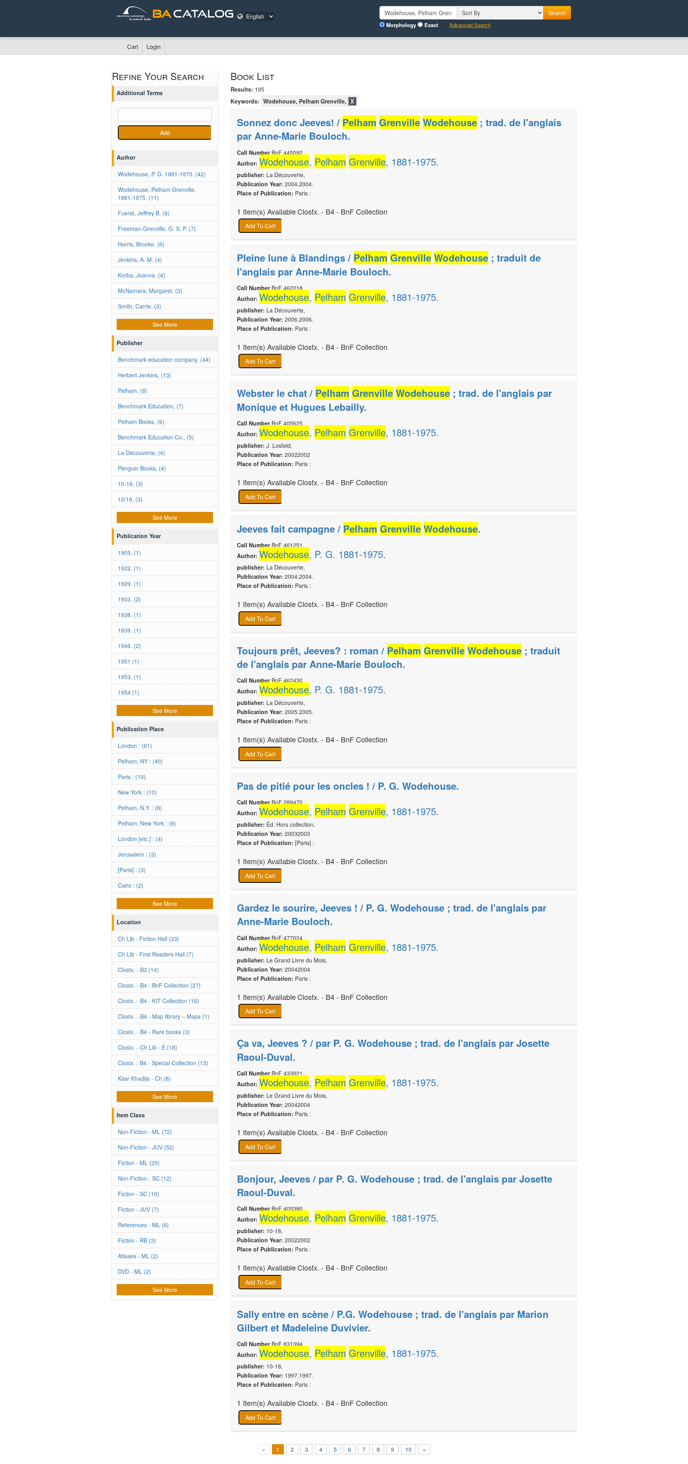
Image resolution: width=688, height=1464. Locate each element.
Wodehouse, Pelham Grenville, (304, 101)
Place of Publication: (265, 193)
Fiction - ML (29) (139, 1163)
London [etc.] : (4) (140, 839)
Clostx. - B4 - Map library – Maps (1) (163, 1016)
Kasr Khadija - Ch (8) (144, 1078)
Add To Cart (260, 226)
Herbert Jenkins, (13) (144, 375)
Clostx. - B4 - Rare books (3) (154, 1032)
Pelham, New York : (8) (147, 823)
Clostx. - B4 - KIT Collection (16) (158, 1001)
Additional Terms (140, 93)
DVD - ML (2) (134, 1271)
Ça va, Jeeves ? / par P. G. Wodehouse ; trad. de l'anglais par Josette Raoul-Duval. (393, 1049)
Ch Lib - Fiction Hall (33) (148, 939)
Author (126, 157)
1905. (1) (129, 552)
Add (165, 133)
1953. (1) (129, 677)
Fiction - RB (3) (137, 1240)
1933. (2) (129, 599)
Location (129, 922)
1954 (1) (128, 692)
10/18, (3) (130, 499)
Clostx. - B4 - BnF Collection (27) (159, 985)
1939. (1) (129, 630)
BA (162, 13)
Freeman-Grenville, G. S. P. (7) (157, 228)
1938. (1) (129, 615)
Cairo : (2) (130, 885)
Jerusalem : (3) (137, 854)
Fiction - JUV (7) (138, 1209)
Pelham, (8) (132, 390)
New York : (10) (137, 792)
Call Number (253, 152)
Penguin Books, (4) (142, 468)
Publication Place (140, 729)
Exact (431, 25)
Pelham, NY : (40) (140, 761)
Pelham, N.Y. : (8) (140, 808)
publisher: (251, 174)
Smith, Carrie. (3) (139, 306)
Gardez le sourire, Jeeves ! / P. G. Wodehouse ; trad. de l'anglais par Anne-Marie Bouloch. (391, 914)
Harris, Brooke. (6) (141, 244)
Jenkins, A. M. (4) (140, 260)
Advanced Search (470, 25)
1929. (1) (129, 584)
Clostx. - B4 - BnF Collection (342, 212)
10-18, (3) (130, 484)
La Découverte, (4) (141, 453)
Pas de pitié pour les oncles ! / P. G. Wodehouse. (348, 786)
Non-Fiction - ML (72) (145, 1132)
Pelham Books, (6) (141, 422)
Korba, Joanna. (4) (141, 275)
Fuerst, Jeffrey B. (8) (144, 213)
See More (164, 324)
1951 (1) (128, 661)
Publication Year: (260, 183)
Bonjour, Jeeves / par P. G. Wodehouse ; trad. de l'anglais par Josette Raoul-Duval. (394, 1185)
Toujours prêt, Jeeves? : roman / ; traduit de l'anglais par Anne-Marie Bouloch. (398, 657)
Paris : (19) (132, 777)
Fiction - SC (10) (138, 1194)
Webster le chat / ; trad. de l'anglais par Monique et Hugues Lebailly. (394, 399)
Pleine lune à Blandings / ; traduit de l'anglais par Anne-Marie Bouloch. (389, 264)
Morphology (401, 25)
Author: (247, 163)
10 (408, 1449)
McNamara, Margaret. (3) (150, 291)
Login (153, 46)
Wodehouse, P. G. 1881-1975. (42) (162, 174)
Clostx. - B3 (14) (138, 970)
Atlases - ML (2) (138, 1256)
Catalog (203, 13)
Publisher (130, 343)
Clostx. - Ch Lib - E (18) (147, 1047)
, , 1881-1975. (349, 161)
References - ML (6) (143, 1225)
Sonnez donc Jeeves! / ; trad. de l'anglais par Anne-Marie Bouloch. (399, 128)
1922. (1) (129, 568)
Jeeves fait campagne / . (359, 528)
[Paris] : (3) (132, 870)
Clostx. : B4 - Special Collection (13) (163, 1063)
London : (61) (135, 746)
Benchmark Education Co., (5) (156, 437)
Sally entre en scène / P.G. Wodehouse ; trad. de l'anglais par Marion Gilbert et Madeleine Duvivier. (393, 1320)
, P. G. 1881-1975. (322, 554)
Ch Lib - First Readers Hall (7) (156, 954)
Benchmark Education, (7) (151, 406)
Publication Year (139, 536)
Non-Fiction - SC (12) (145, 1178)
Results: (242, 89)
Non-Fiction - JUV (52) (146, 1147)
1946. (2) (129, 646)
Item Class (131, 1115)
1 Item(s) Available (266, 212)
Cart (132, 46)
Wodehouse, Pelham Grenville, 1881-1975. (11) (157, 193)
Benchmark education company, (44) (164, 359)
